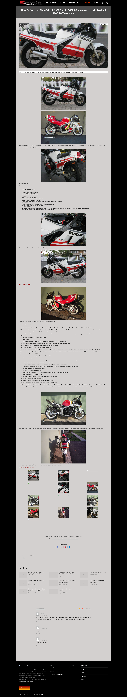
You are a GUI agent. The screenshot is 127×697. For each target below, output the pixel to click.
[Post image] (23, 575)
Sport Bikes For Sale (24, 24)
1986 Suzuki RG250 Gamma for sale (36, 581)
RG (63, 538)
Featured (83, 672)
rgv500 (70, 538)
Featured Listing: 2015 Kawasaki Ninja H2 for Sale (67, 581)
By (66, 536)
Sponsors (83, 676)
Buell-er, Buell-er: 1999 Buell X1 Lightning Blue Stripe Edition (36, 573)
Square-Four (75, 538)
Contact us (83, 683)
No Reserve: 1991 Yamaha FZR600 (65, 590)
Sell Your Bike (84, 665)
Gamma (54, 538)
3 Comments (79, 536)
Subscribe (24, 688)
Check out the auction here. (25, 284)
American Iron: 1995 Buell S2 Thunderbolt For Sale (97, 581)
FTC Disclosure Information (56, 674)
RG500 (66, 538)
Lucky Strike (59, 538)
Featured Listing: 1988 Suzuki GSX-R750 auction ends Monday (67, 573)
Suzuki (21, 26)
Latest (82, 669)
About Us (83, 679)
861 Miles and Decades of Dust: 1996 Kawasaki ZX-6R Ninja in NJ (36, 590)
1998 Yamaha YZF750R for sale (98, 572)
